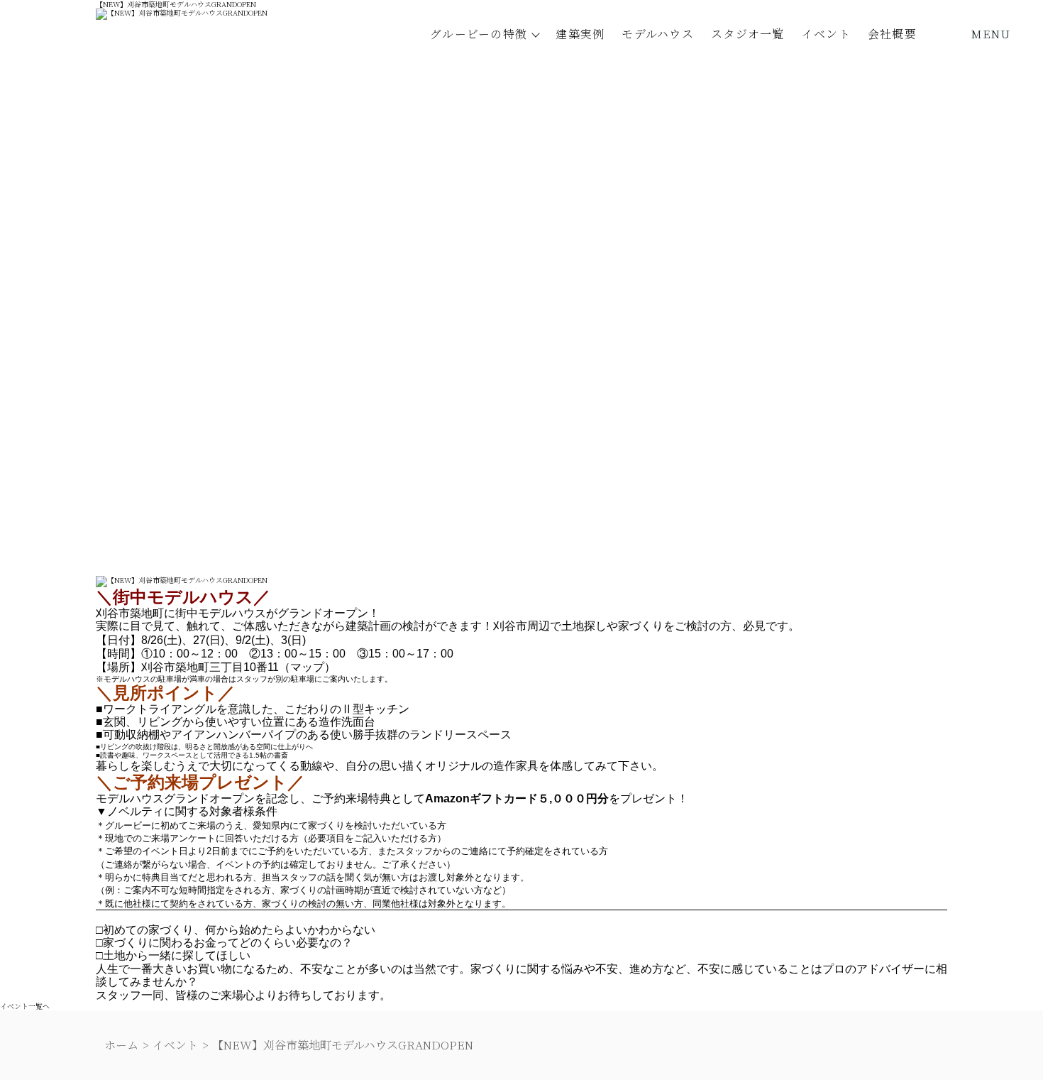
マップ (307, 667)
